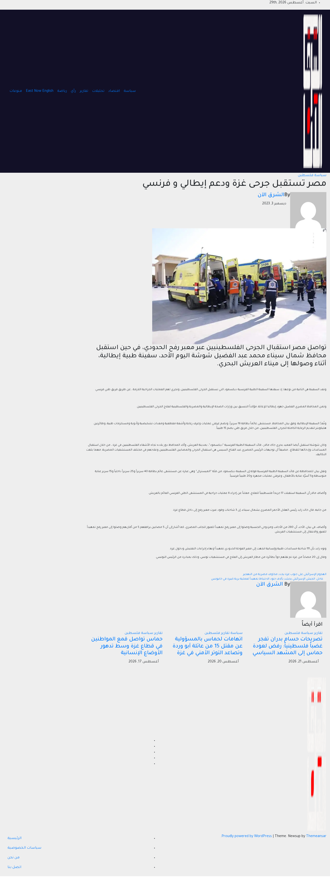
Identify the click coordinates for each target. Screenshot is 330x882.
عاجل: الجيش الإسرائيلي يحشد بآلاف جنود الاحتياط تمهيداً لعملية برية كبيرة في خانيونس (267, 579)
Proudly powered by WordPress (247, 837)
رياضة (62, 91)
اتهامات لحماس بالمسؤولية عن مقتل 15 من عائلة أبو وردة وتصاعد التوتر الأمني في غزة (207, 647)
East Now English (39, 91)
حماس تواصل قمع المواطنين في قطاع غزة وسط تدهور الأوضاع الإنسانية (127, 647)
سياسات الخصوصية (24, 848)
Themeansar (316, 837)
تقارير (84, 91)
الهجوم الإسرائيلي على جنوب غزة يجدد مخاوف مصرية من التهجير (284, 574)
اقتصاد (114, 91)
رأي (73, 91)
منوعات (15, 91)
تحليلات (98, 91)
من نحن (13, 858)
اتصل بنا (14, 867)
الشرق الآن (271, 195)
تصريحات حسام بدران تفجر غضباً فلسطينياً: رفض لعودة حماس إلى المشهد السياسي (287, 647)
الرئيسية (14, 838)
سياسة (130, 91)
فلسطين (305, 176)
